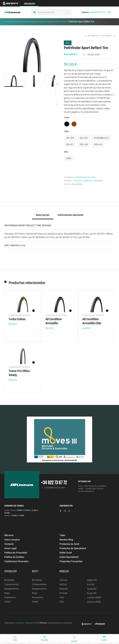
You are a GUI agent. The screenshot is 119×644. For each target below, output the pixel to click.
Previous (57, 104)
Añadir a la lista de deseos (11, 337)
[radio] (67, 124)
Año (66, 151)
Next (57, 84)
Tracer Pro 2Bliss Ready (19, 373)
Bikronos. (43, 623)
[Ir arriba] (104, 637)
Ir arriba (104, 640)
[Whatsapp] (69, 511)
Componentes (29, 21)
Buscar (68, 12)
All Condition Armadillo (53, 321)
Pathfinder (98, 180)
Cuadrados (19, 623)
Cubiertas (87, 180)
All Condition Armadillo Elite (91, 321)
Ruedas (41, 21)
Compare (16, 337)
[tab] (42, 216)
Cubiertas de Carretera (56, 21)
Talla (66, 131)
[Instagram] (65, 511)
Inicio (6, 21)
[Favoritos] (44, 637)
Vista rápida (20, 337)
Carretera (77, 180)
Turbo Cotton (17, 319)
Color (67, 117)
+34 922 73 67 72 (54, 482)
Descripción (42, 215)
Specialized (16, 21)
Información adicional (70, 215)
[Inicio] (14, 637)
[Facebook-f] (60, 511)
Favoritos (44, 640)
